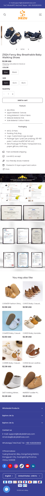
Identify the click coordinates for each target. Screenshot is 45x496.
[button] (4, 14)
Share (7, 169)
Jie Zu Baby (24, 490)
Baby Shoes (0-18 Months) (11, 412)
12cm (15, 83)
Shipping (5, 64)
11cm (6, 83)
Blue (6, 72)
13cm (23, 83)
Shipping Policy (7, 426)
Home (4, 419)
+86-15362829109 (33, 443)
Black (14, 72)
